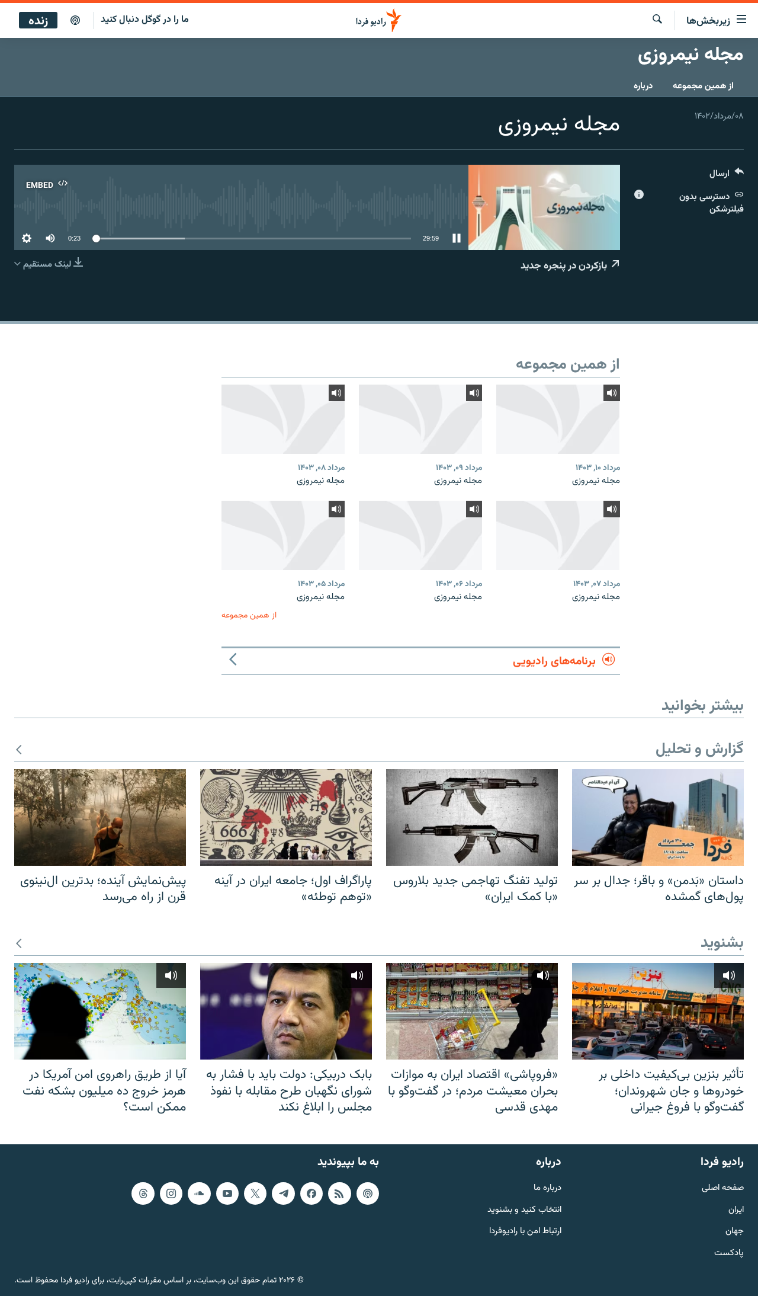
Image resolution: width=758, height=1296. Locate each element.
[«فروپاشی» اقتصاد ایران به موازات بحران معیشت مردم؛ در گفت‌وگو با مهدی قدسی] (472, 1011)
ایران (736, 1210)
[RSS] (339, 1193)
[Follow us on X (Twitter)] (255, 1193)
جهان (734, 1231)
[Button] (726, 176)
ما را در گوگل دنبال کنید (145, 19)
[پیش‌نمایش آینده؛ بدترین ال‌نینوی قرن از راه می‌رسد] (100, 817)
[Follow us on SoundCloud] (199, 1193)
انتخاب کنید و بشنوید (524, 1210)
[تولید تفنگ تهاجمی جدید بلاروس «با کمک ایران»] (472, 817)
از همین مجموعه (703, 86)
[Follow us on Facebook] (311, 1193)
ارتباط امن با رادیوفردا (525, 1231)
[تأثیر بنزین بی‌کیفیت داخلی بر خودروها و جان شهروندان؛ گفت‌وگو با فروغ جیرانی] (658, 1011)
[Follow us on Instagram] (171, 1193)
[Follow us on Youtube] (227, 1193)
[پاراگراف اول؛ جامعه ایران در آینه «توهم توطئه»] (286, 817)
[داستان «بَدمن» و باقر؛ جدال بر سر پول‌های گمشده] (658, 817)
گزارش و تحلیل (700, 750)
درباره (643, 86)
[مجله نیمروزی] (557, 419)
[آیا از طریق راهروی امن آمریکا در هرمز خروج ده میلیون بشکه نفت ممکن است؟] (100, 1011)
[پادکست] (75, 21)
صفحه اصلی (723, 1188)
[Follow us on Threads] (142, 1193)
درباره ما (547, 1188)
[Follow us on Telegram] (283, 1193)
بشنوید (722, 944)
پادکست (729, 1253)
